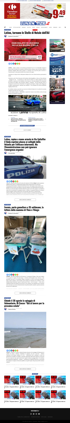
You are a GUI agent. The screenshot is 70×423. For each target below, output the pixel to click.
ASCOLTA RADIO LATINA (48, 0)
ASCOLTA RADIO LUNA (22, 0)
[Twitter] (11, 64)
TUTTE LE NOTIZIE (16, 27)
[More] (19, 64)
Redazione (50, 416)
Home (10, 27)
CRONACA (24, 27)
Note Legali (44, 416)
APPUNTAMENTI (44, 27)
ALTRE (50, 27)
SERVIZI (37, 27)
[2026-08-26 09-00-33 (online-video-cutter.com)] (57, 97)
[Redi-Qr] (57, 58)
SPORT (33, 27)
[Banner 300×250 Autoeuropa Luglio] (57, 45)
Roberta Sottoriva (11, 309)
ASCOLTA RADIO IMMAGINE (35, 0)
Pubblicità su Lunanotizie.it (23, 416)
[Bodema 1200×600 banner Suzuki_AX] (27, 113)
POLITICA (29, 27)
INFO (60, 27)
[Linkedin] (13, 64)
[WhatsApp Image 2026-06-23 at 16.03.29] (57, 71)
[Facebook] (9, 64)
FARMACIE (55, 27)
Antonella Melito (11, 153)
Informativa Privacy (35, 416)
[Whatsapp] (17, 64)
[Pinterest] (15, 64)
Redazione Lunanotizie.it (13, 36)
